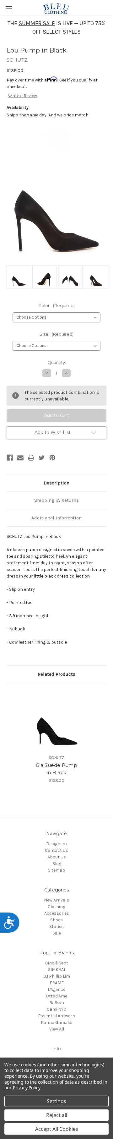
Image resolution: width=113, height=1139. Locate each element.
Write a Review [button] (22, 95)
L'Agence (56, 989)
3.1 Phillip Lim (56, 976)
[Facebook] (10, 457)
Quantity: (56, 362)
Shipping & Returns (56, 500)
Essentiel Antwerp (56, 1016)
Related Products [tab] (56, 674)
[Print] (31, 457)
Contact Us (56, 850)
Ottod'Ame (56, 996)
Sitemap (56, 870)
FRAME (57, 982)
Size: (56, 334)
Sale (56, 933)
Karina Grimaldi (56, 1022)
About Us (56, 857)
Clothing (56, 906)
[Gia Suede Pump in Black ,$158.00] (56, 720)
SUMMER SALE (37, 23)
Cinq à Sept (56, 963)
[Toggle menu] (8, 8)
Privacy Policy (26, 1088)
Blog (56, 863)
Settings (56, 1101)
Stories (56, 926)
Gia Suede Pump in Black (56, 768)
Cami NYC (56, 1009)
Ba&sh (56, 1002)
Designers (56, 843)
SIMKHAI (56, 969)
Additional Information (56, 518)
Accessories (56, 913)
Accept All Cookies (56, 1128)
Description (56, 483)
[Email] (20, 457)
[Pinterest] (52, 457)
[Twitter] (42, 457)
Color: (56, 305)
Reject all (56, 1115)
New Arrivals (56, 900)
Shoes (56, 920)
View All (56, 1029)
